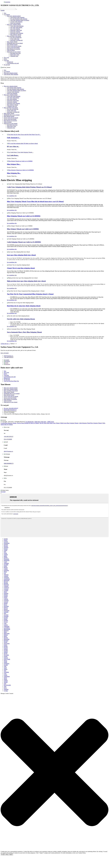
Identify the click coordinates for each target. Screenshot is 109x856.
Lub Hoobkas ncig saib (13, 63)
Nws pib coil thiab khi (15, 37)
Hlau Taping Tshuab (12, 41)
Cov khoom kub (29, 421)
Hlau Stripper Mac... (14, 164)
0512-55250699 (8, 439)
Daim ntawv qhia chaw (40, 421)
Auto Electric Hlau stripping (17, 17)
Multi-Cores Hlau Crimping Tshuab (69, 423)
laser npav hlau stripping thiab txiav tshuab (21, 255)
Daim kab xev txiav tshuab (14, 51)
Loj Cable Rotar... (13, 155)
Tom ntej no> (5, 343)
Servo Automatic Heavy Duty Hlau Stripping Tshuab (24, 332)
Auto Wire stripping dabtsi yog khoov (19, 20)
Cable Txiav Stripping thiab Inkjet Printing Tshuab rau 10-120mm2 (29, 187)
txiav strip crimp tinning (16, 27)
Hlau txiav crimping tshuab (14, 24)
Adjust (10, 854)
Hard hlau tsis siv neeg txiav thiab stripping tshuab (23, 306)
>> (9, 343)
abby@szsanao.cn (8, 355)
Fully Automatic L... (13, 137)
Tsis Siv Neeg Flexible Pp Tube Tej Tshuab (28, 423)
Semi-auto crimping (15, 31)
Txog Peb (6, 60)
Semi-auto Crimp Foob (16, 30)
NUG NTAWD (5, 353)
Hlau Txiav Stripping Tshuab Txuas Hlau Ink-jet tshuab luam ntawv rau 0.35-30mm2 (35, 201)
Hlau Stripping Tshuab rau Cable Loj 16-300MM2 (23, 216)
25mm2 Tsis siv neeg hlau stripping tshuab (21, 268)
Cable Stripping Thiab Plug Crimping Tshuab (90, 423)
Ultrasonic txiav (14, 56)
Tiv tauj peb (7, 64)
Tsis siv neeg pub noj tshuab (14, 46)
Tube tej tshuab (11, 50)
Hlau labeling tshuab (12, 44)
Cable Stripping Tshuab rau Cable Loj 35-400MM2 (24, 242)
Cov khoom (7, 14)
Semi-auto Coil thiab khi (16, 40)
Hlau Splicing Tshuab (15, 34)
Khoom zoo (10, 62)
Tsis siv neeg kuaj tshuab (13, 47)
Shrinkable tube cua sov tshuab (15, 43)
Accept (3, 854)
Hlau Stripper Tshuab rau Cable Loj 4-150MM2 (23, 229)
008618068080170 (8, 463)
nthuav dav (14, 195)
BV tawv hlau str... (13, 146)
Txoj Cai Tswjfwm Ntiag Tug (11, 381)
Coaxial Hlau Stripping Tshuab (8, 423)
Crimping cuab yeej (12, 106)
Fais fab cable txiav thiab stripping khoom (21, 319)
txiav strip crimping (15, 29)
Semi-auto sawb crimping (16, 33)
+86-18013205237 (8, 357)
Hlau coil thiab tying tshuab (14, 36)
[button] (54, 772)
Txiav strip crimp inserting (16, 26)
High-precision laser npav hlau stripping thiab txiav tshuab (26, 281)
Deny (7, 854)
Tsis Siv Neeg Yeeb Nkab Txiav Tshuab (49, 423)
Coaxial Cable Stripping (16, 21)
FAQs (5, 59)
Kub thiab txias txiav (15, 53)
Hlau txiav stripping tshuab (14, 16)
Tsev (5, 13)
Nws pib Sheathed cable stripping (18, 19)
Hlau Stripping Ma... (14, 173)
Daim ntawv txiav (14, 54)
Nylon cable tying (14, 39)
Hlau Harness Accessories (13, 49)
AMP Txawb (50, 421)
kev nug (9, 195)
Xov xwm (6, 57)
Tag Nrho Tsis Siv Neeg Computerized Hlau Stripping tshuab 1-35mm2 (30, 294)
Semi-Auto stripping (15, 23)
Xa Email (3, 491)
